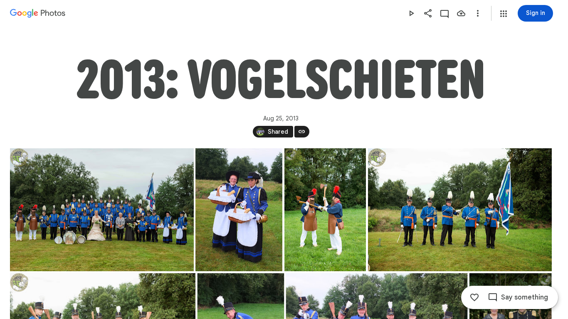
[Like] (474, 297)
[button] (503, 13)
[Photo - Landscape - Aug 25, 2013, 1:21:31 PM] (102, 209)
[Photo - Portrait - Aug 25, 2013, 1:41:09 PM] (238, 209)
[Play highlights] (411, 13)
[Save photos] (461, 13)
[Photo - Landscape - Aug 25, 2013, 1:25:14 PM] (460, 209)
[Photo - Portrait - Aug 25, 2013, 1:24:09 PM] (325, 209)
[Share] (428, 13)
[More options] (477, 13)
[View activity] (444, 13)
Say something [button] (524, 297)
